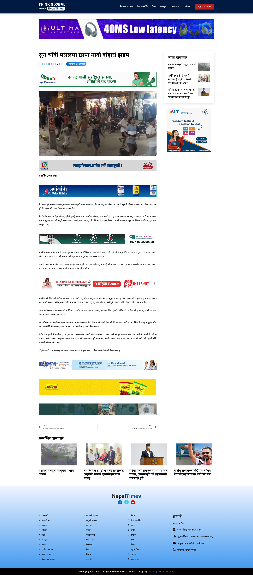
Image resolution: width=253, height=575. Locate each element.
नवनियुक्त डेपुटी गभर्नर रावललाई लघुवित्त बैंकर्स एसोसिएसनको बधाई (179, 79)
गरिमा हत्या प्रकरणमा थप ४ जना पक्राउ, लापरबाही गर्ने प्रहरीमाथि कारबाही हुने (181, 93)
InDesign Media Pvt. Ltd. (161, 571)
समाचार (54, 63)
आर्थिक (187, 6)
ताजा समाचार (44, 63)
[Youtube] (133, 502)
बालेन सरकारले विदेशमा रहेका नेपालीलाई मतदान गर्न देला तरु (192, 472)
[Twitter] (126, 502)
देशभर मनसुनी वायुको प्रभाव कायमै (56, 472)
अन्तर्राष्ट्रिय (175, 6)
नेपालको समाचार (126, 6)
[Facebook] (120, 502)
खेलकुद (163, 6)
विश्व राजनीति (142, 6)
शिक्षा (154, 6)
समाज (60, 63)
